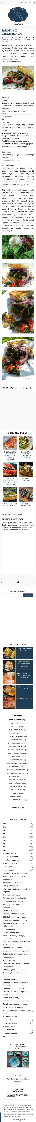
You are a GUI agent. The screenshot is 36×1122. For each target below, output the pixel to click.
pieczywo (16, 793)
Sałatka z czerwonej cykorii (14, 914)
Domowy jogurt (9, 957)
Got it (23, 1119)
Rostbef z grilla (9, 970)
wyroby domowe (16, 800)
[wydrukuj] (30, 388)
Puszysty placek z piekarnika (14, 898)
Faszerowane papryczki (12, 932)
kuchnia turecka (16, 776)
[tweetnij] (19, 388)
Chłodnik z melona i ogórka (14, 988)
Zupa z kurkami (9, 960)
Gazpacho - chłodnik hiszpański (16, 951)
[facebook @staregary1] (21, 2)
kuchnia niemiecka (17, 756)
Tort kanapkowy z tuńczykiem (14, 973)
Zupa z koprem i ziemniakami (14, 1007)
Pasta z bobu (8, 976)
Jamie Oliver (16, 723)
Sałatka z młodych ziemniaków (15, 873)
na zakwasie (16, 790)
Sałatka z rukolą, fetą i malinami (16, 1001)
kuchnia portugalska (16, 763)
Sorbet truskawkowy (11, 998)
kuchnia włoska (16, 780)
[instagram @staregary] (26, 2)
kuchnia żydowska (17, 783)
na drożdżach (16, 786)
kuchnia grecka (16, 746)
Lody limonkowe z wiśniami (14, 901)
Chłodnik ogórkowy (10, 979)
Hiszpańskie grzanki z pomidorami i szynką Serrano (10, 456)
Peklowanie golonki (24, 699)
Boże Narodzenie (16, 720)
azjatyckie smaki (16, 730)
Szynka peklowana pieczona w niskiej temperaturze (24, 675)
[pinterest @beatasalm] (34, 2)
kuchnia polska (16, 760)
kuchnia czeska (16, 740)
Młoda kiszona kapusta (12, 882)
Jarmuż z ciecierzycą (11, 895)
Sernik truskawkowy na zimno (15, 1004)
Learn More (15, 1119)
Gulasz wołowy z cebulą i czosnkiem (17, 954)
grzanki (18, 39)
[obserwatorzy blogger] (30, 2)
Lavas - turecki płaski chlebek (15, 920)
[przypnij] (23, 388)
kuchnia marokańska (17, 753)
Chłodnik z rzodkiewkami (13, 948)
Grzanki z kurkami (10, 910)
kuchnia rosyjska (16, 766)
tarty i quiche (16, 796)
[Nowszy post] (1, 582)
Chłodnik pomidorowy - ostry (14, 917)
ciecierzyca (7, 39)
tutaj (19, 62)
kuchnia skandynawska (17, 770)
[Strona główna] (18, 582)
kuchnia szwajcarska (16, 773)
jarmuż (28, 39)
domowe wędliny (16, 733)
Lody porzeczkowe (10, 886)
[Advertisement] (18, 411)
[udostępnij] (16, 388)
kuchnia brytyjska (17, 736)
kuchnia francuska (16, 743)
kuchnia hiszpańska (16, 750)
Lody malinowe (9, 929)
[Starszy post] (34, 582)
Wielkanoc (16, 726)
